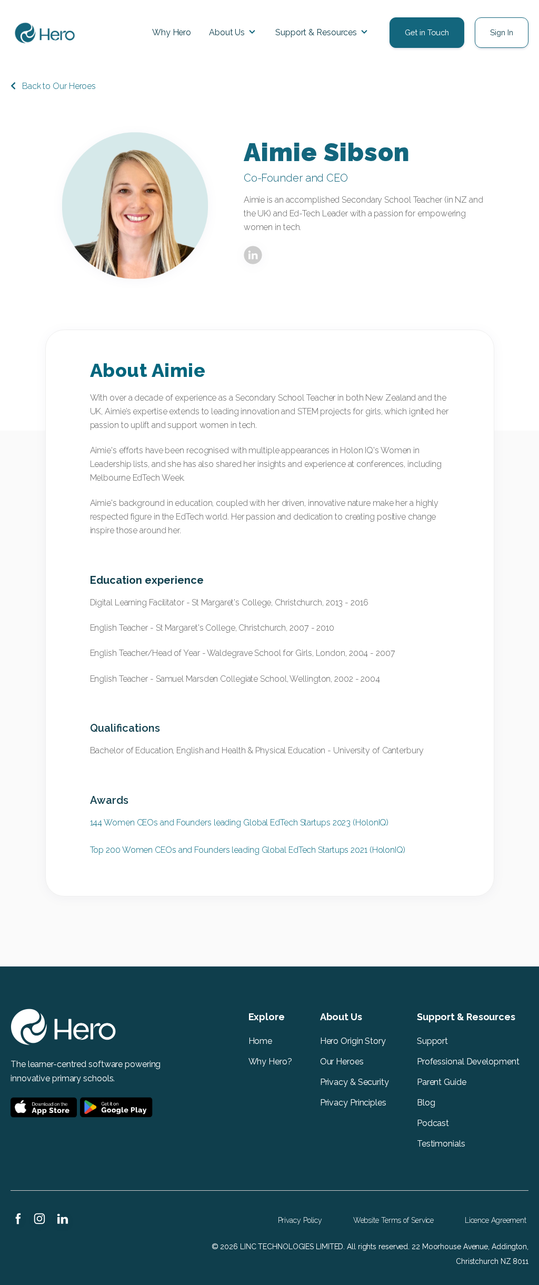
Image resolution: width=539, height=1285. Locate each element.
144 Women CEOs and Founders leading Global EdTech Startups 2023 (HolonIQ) (239, 823)
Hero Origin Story (353, 1041)
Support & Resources (316, 32)
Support (432, 1041)
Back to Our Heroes (59, 86)
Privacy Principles (353, 1103)
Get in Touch (427, 32)
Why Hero (171, 32)
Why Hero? (270, 1062)
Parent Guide (442, 1082)
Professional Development (468, 1062)
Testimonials (441, 1144)
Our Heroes (342, 1062)
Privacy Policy (300, 1220)
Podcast (433, 1123)
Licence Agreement (495, 1220)
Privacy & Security (354, 1082)
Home (260, 1041)
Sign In (501, 32)
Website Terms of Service (393, 1220)
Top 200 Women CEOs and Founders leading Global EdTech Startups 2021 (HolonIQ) (247, 850)
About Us (227, 32)
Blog (426, 1103)
